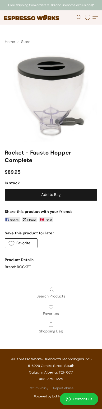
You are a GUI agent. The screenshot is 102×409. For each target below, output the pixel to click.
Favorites (51, 313)
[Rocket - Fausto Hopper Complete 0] (51, 96)
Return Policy (38, 388)
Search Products (51, 296)
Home (10, 41)
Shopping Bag (51, 331)
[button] (51, 399)
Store (25, 41)
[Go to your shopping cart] (89, 17)
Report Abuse (63, 388)
